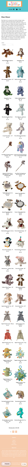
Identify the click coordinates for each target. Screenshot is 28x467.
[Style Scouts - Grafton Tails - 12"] (7, 261)
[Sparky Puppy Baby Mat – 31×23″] (7, 205)
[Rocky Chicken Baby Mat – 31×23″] (20, 205)
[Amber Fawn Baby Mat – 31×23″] (20, 186)
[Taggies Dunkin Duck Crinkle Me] (20, 353)
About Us (14, 441)
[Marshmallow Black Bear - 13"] (7, 109)
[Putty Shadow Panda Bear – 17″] (20, 128)
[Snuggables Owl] (20, 53)
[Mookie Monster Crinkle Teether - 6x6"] (7, 413)
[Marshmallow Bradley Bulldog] (20, 280)
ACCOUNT (11, 9)
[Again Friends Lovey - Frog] (20, 335)
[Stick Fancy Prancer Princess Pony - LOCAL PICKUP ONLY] (20, 147)
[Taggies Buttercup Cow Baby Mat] (7, 186)
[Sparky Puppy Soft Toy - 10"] (7, 299)
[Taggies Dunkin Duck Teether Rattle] (7, 353)
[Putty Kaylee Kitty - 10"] (20, 299)
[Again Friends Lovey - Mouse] (7, 316)
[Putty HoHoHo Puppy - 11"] (20, 223)
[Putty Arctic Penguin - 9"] (7, 242)
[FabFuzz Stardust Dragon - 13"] (20, 72)
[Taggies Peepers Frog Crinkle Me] (20, 373)
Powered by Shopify (16, 464)
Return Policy (14, 444)
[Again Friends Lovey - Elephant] (20, 316)
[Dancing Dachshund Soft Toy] (20, 394)
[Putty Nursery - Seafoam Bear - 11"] (20, 109)
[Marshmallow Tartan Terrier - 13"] (7, 223)
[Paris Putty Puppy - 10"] (20, 261)
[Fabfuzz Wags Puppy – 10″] (7, 280)
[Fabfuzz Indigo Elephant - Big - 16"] (20, 91)
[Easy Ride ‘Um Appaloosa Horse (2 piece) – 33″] (20, 166)
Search (14, 440)
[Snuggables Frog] (7, 91)
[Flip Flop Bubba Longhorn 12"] (7, 53)
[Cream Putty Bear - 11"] (7, 128)
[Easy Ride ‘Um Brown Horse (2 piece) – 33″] (7, 147)
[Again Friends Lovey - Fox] (7, 335)
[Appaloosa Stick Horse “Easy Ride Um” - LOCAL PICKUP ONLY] (7, 166)
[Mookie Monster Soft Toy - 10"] (20, 413)
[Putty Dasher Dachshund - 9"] (20, 242)
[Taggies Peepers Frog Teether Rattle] (7, 372)
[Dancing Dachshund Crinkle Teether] (7, 394)
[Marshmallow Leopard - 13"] (7, 72)
